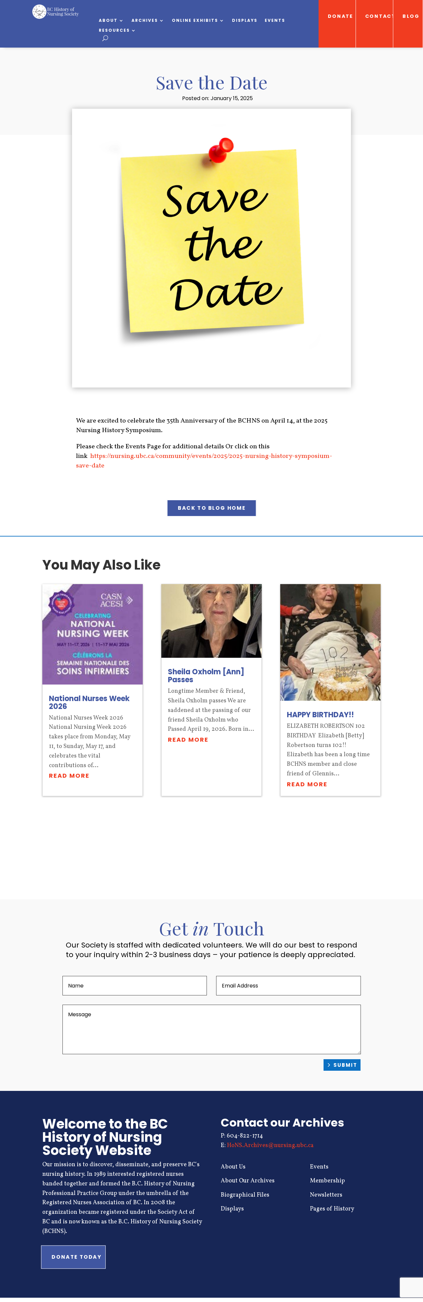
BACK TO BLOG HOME (212, 508)
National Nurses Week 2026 (89, 702)
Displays (244, 20)
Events (275, 20)
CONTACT (379, 16)
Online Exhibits (195, 20)
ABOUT (108, 20)
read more (69, 775)
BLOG (411, 16)
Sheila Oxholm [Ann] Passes (206, 676)
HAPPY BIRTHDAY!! (320, 715)
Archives (145, 20)
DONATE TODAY (76, 1256)
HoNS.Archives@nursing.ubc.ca (270, 1145)
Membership (327, 1181)
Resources (114, 30)
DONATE (340, 16)
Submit (345, 1064)
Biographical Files (245, 1195)
